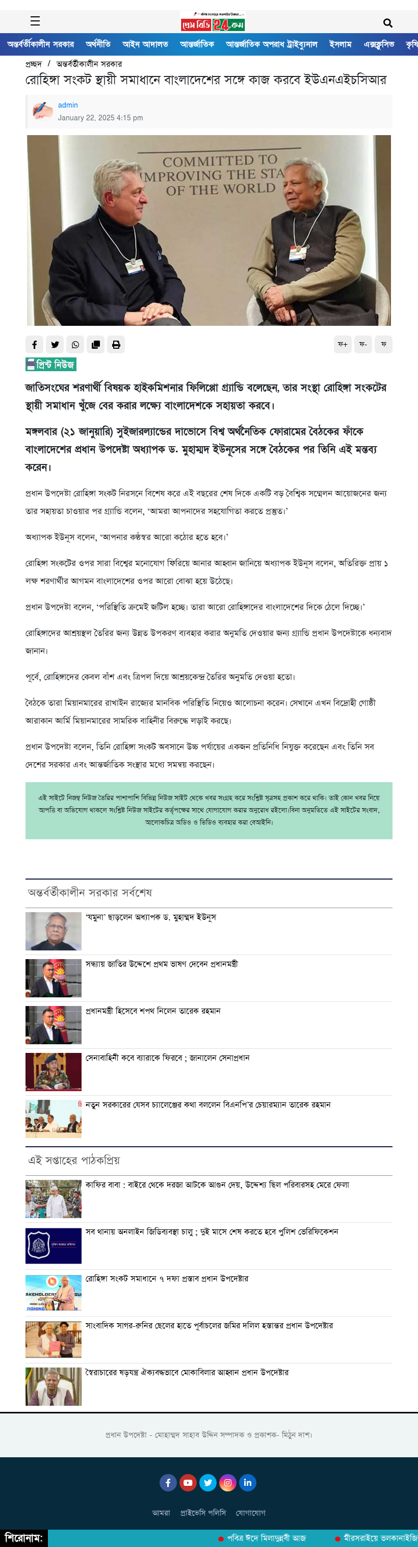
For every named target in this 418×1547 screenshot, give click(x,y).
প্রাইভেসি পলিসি (203, 1513)
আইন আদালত (145, 44)
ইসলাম (341, 44)
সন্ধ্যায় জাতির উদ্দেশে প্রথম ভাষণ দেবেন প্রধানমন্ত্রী (162, 964)
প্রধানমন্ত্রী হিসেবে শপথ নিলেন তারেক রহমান (153, 1011)
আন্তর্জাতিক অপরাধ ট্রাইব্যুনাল (272, 44)
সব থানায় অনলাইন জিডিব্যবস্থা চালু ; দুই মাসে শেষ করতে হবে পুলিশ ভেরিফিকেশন (212, 1232)
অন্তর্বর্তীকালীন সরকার (41, 44)
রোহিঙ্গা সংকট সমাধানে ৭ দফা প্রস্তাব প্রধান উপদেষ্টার (167, 1279)
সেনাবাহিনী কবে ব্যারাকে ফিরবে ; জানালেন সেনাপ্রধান (168, 1058)
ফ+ (343, 344)
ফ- (363, 344)
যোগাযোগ (251, 1513)
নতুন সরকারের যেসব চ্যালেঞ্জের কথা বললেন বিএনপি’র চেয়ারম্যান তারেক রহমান (208, 1105)
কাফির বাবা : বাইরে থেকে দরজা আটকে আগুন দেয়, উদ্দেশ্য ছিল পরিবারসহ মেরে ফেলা (217, 1185)
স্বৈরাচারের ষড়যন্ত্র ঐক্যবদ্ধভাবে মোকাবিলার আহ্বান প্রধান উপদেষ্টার (187, 1373)
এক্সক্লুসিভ (379, 44)
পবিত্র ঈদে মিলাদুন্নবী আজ (256, 1538)
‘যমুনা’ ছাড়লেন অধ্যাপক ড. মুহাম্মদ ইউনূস (151, 917)
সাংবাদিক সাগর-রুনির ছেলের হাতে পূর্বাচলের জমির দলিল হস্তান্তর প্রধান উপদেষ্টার (209, 1326)
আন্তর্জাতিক (197, 44)
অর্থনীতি (98, 44)
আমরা (161, 1513)
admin (68, 105)
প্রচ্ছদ (33, 64)
